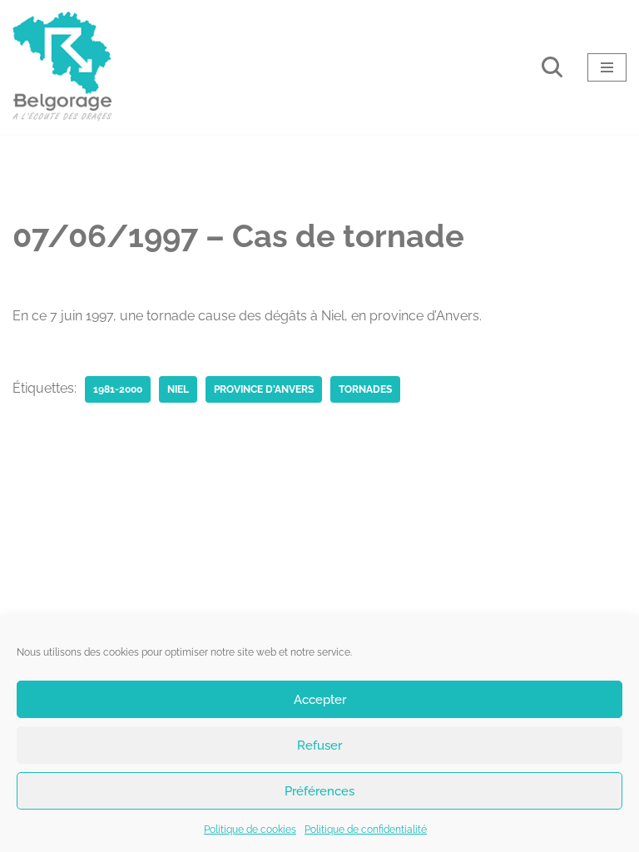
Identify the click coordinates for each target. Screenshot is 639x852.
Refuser (319, 745)
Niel (178, 389)
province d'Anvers (264, 389)
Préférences (319, 791)
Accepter (320, 699)
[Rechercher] (552, 67)
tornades (365, 389)
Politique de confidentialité (366, 829)
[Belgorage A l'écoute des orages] (62, 67)
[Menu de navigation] (607, 67)
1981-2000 (117, 389)
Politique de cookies (250, 829)
